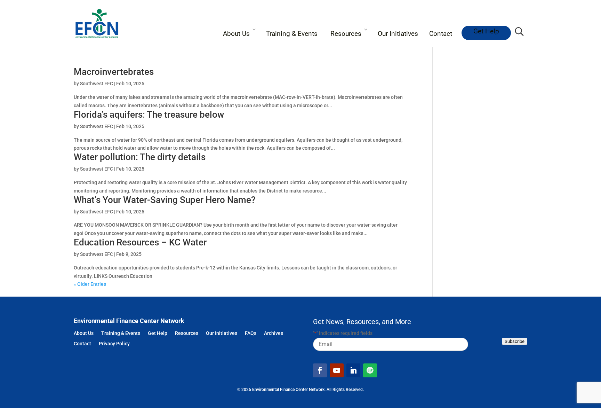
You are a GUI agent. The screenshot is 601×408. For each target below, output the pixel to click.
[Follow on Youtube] (337, 370)
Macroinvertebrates (114, 71)
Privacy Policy (114, 344)
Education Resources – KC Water (140, 242)
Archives (273, 333)
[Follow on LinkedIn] (353, 370)
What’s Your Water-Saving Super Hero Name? (165, 199)
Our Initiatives (398, 34)
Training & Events (292, 34)
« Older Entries (90, 284)
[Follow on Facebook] (320, 370)
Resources (345, 34)
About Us (236, 34)
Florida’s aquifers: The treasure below (149, 114)
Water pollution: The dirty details (140, 157)
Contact (440, 34)
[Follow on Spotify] (370, 370)
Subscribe (514, 341)
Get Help (486, 31)
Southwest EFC (96, 83)
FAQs (250, 333)
